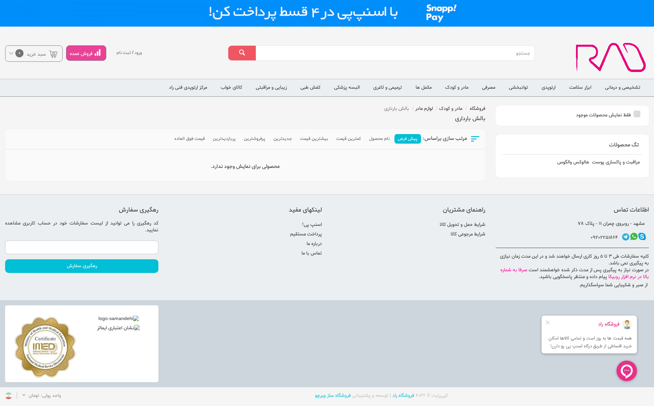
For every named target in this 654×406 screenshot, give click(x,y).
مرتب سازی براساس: (444, 139)
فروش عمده (81, 53)
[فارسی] (8, 397)
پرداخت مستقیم (306, 234)
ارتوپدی (549, 87)
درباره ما (314, 243)
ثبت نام (123, 52)
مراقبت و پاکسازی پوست (616, 162)
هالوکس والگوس (573, 162)
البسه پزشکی (347, 87)
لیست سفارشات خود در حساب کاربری (63, 223)
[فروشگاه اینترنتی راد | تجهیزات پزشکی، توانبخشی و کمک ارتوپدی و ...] (599, 57)
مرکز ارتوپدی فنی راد (188, 87)
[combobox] (394, 53)
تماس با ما (311, 253)
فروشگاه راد (403, 395)
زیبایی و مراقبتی (271, 87)
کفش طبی (310, 87)
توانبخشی (518, 87)
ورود (138, 52)
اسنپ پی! (312, 224)
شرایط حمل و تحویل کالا (462, 224)
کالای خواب (231, 87)
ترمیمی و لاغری (387, 87)
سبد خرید (32, 53)
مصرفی (488, 87)
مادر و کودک (456, 87)
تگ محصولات (624, 145)
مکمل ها (424, 87)
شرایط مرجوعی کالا (468, 234)
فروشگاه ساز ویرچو (333, 395)
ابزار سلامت (580, 87)
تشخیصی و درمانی (622, 87)
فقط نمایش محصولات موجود (604, 115)
